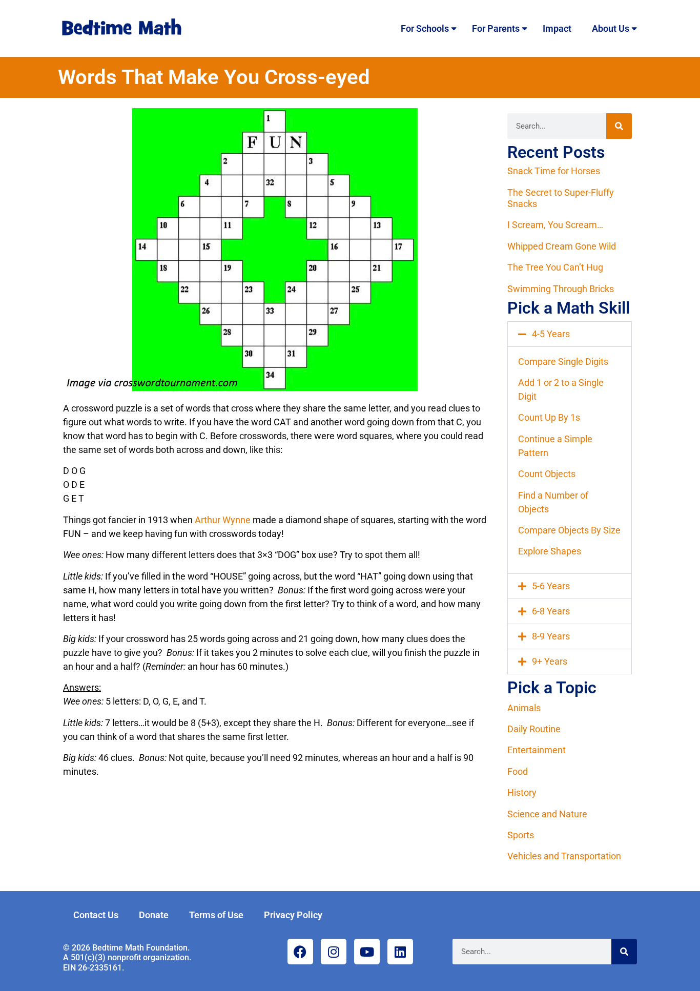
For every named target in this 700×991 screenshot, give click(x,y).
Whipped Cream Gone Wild (561, 246)
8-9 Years (551, 636)
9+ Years (549, 661)
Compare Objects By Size (569, 530)
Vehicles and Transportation (564, 856)
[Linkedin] (400, 951)
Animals (524, 708)
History (522, 792)
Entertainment (536, 750)
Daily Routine (534, 729)
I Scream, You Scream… (555, 224)
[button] (569, 334)
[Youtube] (367, 951)
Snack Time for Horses (553, 171)
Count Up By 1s (549, 417)
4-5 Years (551, 333)
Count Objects (546, 473)
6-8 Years (551, 611)
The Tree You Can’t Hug (555, 267)
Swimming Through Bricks (560, 288)
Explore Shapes (549, 551)
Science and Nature (547, 814)
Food (517, 771)
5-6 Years (551, 586)
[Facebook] (300, 951)
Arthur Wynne (223, 519)
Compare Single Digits (563, 361)
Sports (520, 835)
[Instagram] (333, 951)
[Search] (619, 126)
